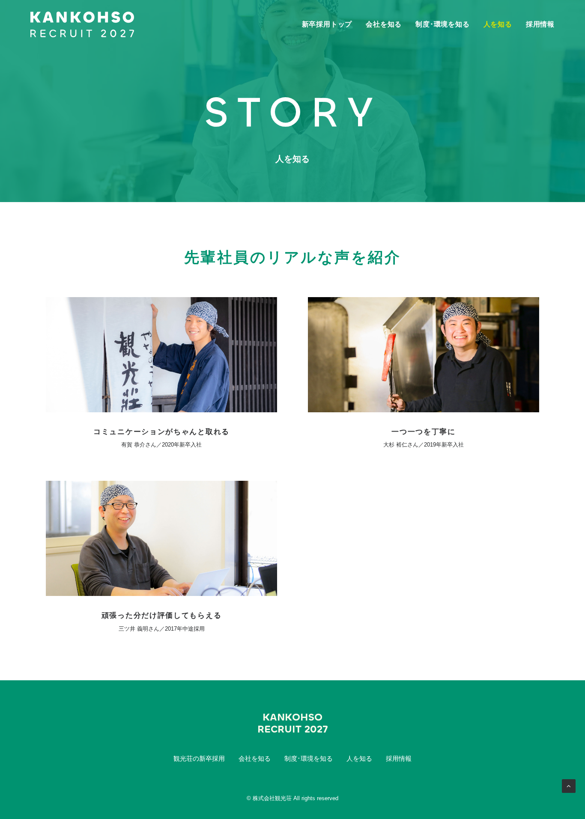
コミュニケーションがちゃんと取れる (161, 432)
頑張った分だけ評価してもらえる (161, 615)
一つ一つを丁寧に (423, 432)
